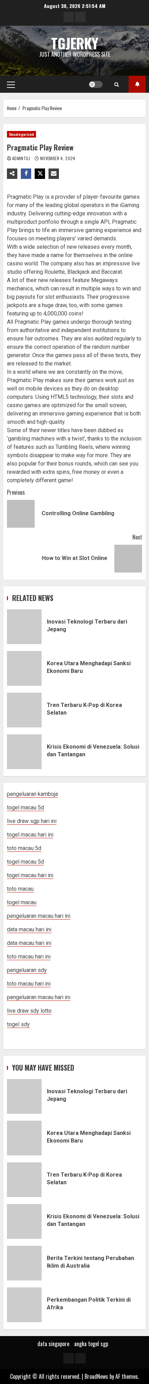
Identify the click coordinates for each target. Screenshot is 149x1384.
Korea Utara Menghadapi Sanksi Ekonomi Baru (24, 668)
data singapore (53, 1344)
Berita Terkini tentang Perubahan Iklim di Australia (24, 1263)
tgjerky (74, 43)
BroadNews (96, 1376)
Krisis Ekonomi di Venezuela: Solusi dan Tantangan (24, 751)
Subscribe (137, 84)
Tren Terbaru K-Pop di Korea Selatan (24, 710)
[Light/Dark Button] (96, 84)
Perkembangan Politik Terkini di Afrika (24, 1304)
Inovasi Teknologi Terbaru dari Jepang (24, 626)
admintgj (21, 158)
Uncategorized (21, 134)
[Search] (116, 84)
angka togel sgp (91, 1344)
